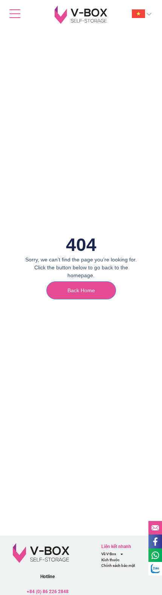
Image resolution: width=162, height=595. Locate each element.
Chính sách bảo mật (118, 565)
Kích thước (110, 559)
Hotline (47, 576)
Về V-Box (108, 553)
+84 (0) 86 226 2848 (48, 591)
